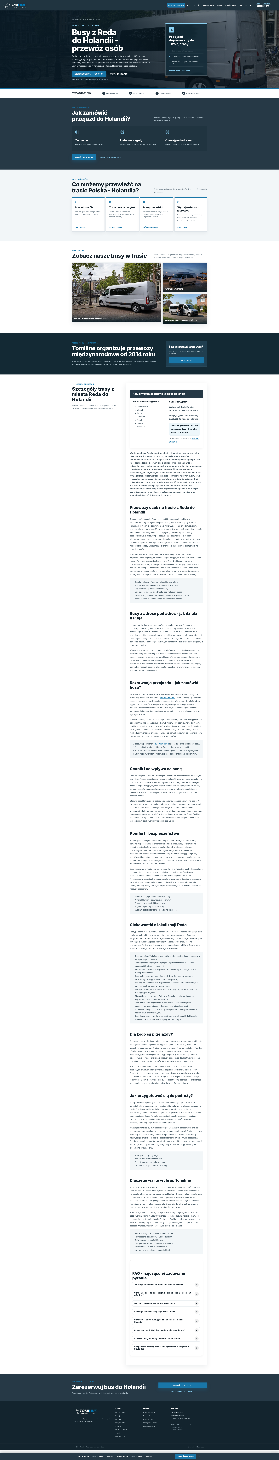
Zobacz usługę (182, 227)
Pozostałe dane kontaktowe (110, 157)
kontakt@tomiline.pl (177, 1415)
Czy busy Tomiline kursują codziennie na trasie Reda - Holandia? (159, 1321)
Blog (240, 5)
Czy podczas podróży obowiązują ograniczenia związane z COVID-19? (161, 1348)
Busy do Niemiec (149, 1416)
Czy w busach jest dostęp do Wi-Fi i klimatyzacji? (157, 1338)
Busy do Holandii (88, 19)
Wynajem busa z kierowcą (124, 1416)
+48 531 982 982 (186, 360)
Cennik (219, 5)
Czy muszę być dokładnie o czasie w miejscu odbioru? (159, 1330)
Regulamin (191, 1447)
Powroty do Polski (149, 1426)
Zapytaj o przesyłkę (115, 227)
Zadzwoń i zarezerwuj (186, 1456)
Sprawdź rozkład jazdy (119, 74)
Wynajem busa (230, 5)
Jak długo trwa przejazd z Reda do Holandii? (154, 1303)
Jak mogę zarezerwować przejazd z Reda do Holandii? (159, 1285)
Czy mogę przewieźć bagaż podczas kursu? (154, 1312)
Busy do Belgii (148, 1419)
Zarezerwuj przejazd (176, 5)
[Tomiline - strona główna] (16, 5)
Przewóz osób (120, 1412)
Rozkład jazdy (208, 5)
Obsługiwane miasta (150, 1423)
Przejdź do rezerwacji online (182, 1391)
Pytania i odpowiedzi (122, 1429)
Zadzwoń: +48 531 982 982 (84, 157)
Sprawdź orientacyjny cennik (180, 70)
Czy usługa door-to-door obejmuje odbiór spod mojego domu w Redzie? (162, 1294)
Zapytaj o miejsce (81, 227)
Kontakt (248, 5)
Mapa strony (200, 1447)
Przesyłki (118, 1419)
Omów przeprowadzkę (150, 227)
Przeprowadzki (120, 1423)
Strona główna (76, 19)
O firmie (118, 1426)
